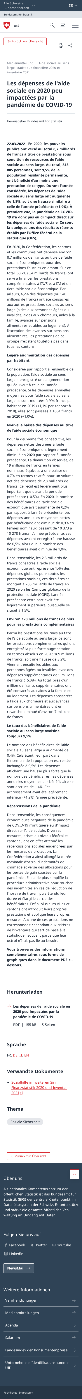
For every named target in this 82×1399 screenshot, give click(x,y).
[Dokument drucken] (60, 45)
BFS (16, 26)
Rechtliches (10, 1392)
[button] (74, 1174)
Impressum (26, 1392)
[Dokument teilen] (70, 45)
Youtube (64, 1245)
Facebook (17, 1245)
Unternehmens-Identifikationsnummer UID (37, 1365)
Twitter (41, 1245)
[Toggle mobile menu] (75, 25)
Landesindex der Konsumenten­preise (36, 1350)
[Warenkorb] (62, 25)
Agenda (11, 1325)
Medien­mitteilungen (22, 1312)
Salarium (12, 1337)
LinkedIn (16, 1253)
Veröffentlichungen (21, 1300)
